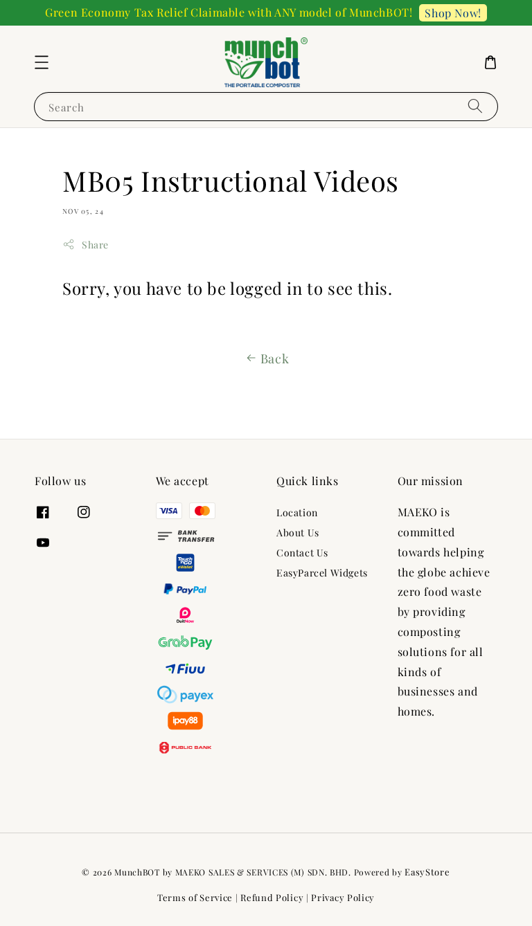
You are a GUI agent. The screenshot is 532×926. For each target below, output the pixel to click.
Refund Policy (271, 897)
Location (297, 513)
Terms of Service (195, 897)
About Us (297, 532)
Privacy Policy (343, 897)
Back (274, 358)
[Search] (475, 106)
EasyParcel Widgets (322, 572)
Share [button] (95, 244)
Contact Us (302, 552)
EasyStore (427, 872)
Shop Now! (453, 13)
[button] (41, 62)
